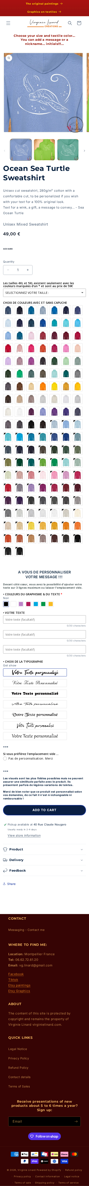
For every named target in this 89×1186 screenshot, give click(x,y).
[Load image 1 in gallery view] (21, 150)
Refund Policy (18, 1067)
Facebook (16, 974)
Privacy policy (22, 1176)
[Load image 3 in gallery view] (68, 150)
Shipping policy (44, 1182)
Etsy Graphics (19, 991)
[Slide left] (4, 150)
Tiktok (13, 980)
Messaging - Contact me (26, 930)
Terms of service (68, 1182)
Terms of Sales (19, 1086)
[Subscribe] (76, 1121)
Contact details (19, 1077)
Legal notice (71, 1176)
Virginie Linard (27, 1170)
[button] (8, 23)
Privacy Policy (18, 1058)
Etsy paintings (19, 985)
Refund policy (73, 1170)
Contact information (47, 1176)
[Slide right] (84, 150)
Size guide (8, 249)
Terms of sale (22, 1182)
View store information (24, 835)
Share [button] (11, 884)
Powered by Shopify (49, 1170)
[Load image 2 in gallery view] (44, 150)
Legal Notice (17, 1049)
